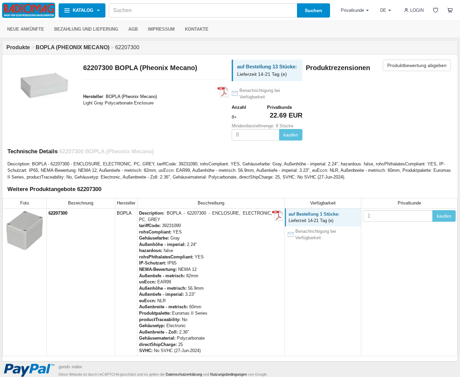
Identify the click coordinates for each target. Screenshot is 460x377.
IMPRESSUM (161, 29)
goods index (70, 366)
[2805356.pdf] (277, 215)
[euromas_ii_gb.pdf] (223, 92)
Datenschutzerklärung (184, 374)
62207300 (57, 213)
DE (383, 10)
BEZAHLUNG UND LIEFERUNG (86, 29)
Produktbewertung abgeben (417, 65)
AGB (133, 29)
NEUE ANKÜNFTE (25, 29)
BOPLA (124, 213)
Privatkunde (352, 10)
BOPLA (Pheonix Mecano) (131, 96)
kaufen (291, 134)
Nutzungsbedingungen (228, 374)
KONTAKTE (196, 29)
